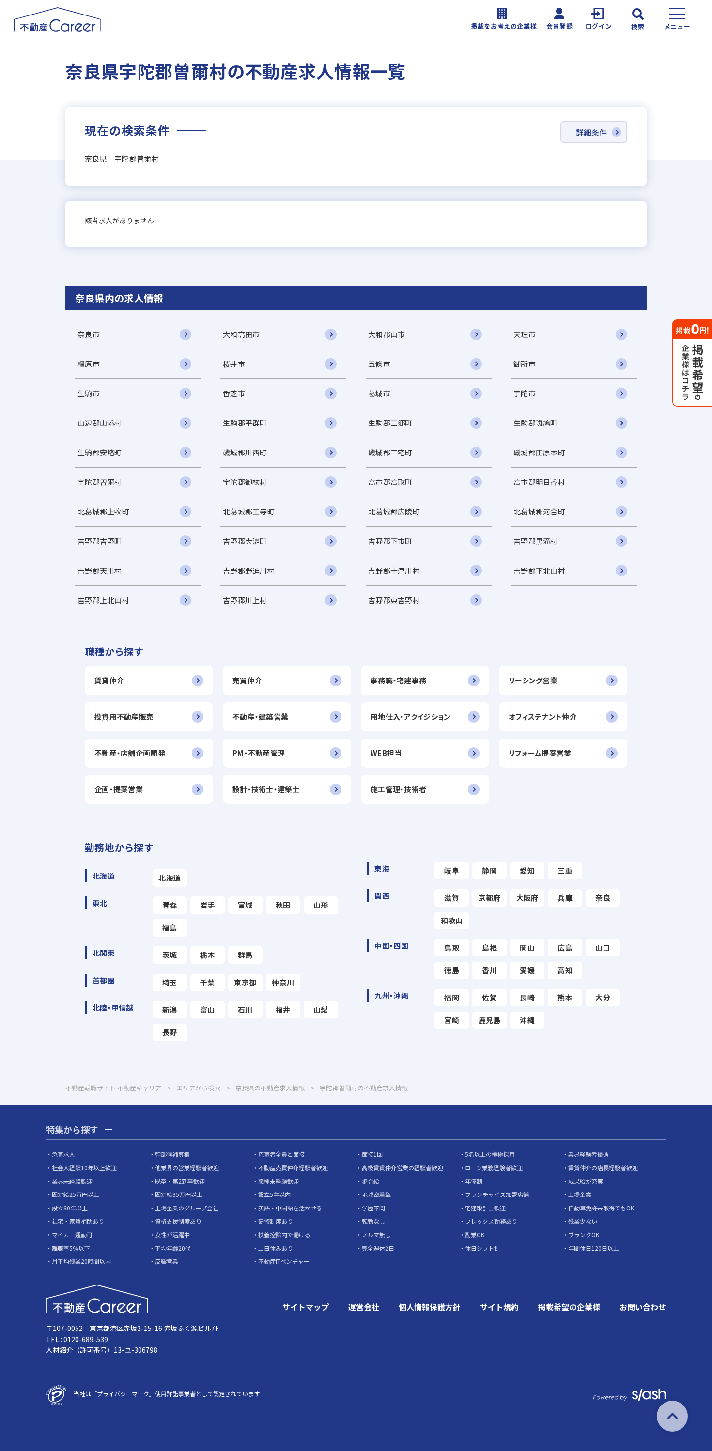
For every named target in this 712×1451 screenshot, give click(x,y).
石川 (245, 1009)
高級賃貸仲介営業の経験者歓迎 (402, 1168)
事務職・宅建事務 (398, 680)
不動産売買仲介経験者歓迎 (293, 1168)
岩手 (207, 905)
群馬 (245, 955)
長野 (169, 1032)
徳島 (451, 970)
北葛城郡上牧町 (103, 511)
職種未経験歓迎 (278, 1181)
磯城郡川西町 (245, 452)
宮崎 (451, 1020)
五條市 (379, 364)
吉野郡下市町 (390, 541)
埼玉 (169, 982)
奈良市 (88, 334)
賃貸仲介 (109, 680)
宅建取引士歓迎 (485, 1208)
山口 (602, 947)
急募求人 (63, 1154)
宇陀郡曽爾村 (99, 482)
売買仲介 (247, 680)
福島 (169, 927)
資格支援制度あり (178, 1221)
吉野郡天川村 (99, 570)
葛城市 (379, 393)
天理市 (524, 334)
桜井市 (234, 364)
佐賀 (489, 997)
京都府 (490, 897)
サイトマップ (305, 1306)
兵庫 (565, 897)
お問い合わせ (642, 1306)
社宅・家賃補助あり (78, 1221)
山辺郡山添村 (99, 423)
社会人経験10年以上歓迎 (84, 1168)
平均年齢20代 (173, 1248)
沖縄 (527, 1020)
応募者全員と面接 (281, 1154)
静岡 (489, 870)
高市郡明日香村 (539, 482)
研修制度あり (275, 1221)
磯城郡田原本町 (539, 452)
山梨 (320, 1009)
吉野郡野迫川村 (249, 570)
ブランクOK (583, 1234)
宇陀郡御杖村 (245, 482)
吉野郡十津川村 (394, 570)
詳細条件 (591, 132)
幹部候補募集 (172, 1154)
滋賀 (451, 897)
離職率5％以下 (71, 1248)
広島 (565, 947)
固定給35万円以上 (178, 1194)
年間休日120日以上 (593, 1248)
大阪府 (527, 897)
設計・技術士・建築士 (266, 789)
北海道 (169, 878)
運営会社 (363, 1306)
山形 (320, 905)
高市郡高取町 (390, 482)
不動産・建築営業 (260, 716)
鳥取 (451, 947)
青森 (169, 905)
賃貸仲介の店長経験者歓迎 (603, 1168)
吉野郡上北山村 (103, 600)
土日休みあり (275, 1248)
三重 (565, 870)
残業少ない (582, 1221)
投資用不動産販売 (124, 716)
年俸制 (473, 1181)
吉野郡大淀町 (245, 541)
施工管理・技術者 (398, 789)
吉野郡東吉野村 (394, 600)
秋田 (283, 905)
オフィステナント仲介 (543, 716)
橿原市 (88, 364)
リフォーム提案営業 (540, 753)
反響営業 (166, 1261)
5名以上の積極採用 (490, 1154)
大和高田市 (241, 334)
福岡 (451, 997)
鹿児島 (490, 1020)
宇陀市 (524, 393)
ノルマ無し (376, 1234)
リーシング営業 (533, 680)
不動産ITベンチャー (284, 1261)
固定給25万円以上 (75, 1194)
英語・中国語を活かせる (290, 1208)
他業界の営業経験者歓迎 (187, 1168)
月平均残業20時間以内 (81, 1261)
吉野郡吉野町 (99, 541)
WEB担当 (386, 753)
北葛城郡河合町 (539, 511)
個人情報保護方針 (430, 1306)
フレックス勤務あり (491, 1221)
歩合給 (370, 1181)
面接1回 (372, 1154)
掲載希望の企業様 (569, 1306)
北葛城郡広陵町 (394, 511)
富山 (207, 1009)
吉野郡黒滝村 (535, 541)
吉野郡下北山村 (539, 570)
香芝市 (234, 393)
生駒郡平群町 (245, 423)
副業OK (474, 1234)
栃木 (207, 955)
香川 (489, 970)
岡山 (527, 947)
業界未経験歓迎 (72, 1181)
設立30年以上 (70, 1208)
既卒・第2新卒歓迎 (180, 1181)
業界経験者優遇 (588, 1154)
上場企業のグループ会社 (186, 1208)
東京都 (245, 982)
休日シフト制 (482, 1248)
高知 (565, 970)
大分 (602, 997)
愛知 (527, 870)
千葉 (207, 982)
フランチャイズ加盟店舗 (497, 1194)
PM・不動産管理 (258, 753)
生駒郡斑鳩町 (535, 423)
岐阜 (451, 870)
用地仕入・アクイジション (410, 716)
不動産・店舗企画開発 (129, 753)
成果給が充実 (585, 1181)
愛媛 (527, 970)
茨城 (169, 955)
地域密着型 (376, 1194)
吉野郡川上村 (245, 600)
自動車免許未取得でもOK (601, 1208)
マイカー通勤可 (72, 1234)
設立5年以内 (274, 1194)
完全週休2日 (378, 1248)
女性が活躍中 (172, 1234)
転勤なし (373, 1221)
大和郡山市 (386, 334)
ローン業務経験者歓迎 (494, 1168)
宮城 (245, 905)
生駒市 (88, 393)
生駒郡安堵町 (99, 452)
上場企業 (579, 1194)
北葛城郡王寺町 (249, 511)
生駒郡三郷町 (390, 423)
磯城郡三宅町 (390, 452)
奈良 (602, 897)
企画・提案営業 (118, 789)
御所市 (524, 364)
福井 (283, 1009)
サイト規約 (499, 1306)
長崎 (527, 997)
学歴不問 (373, 1208)
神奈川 (283, 982)
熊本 (565, 997)
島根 (489, 947)
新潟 (169, 1009)
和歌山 (452, 920)
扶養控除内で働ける (284, 1234)
